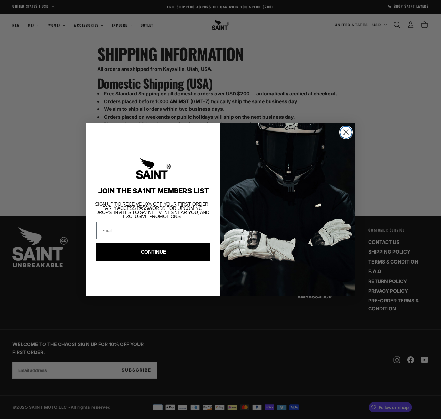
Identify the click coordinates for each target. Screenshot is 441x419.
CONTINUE (153, 252)
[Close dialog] (346, 132)
